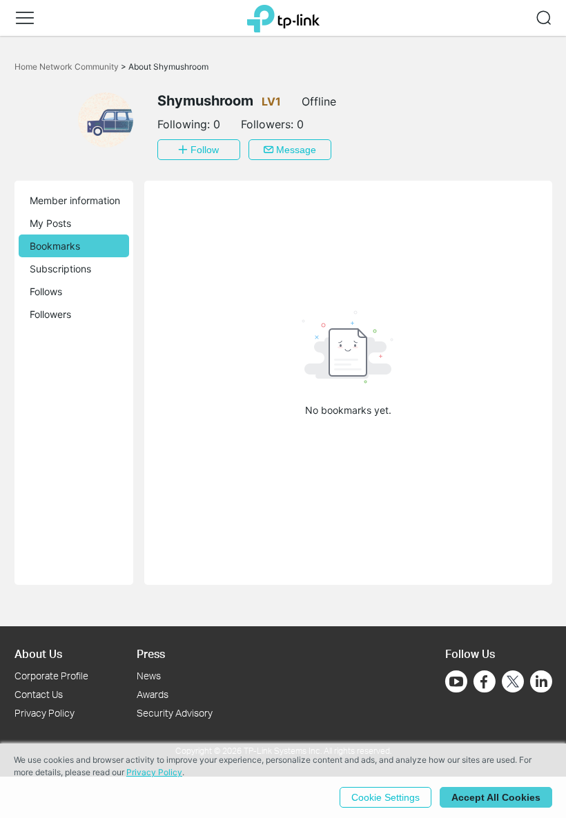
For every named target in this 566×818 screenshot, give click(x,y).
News (149, 675)
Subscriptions (60, 269)
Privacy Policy (44, 713)
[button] (24, 18)
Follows (46, 291)
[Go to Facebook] (485, 681)
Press (151, 653)
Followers (50, 314)
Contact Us (38, 694)
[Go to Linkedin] (541, 681)
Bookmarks (55, 246)
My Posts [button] (50, 223)
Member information (75, 200)
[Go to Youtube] (456, 681)
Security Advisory (175, 713)
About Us (38, 653)
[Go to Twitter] (513, 682)
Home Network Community (67, 66)
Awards (152, 694)
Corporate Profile (51, 675)
